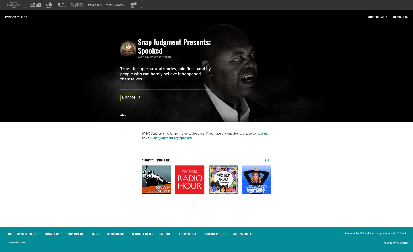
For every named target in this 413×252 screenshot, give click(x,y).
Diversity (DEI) (141, 234)
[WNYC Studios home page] (20, 17)
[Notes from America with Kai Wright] (223, 180)
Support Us (400, 17)
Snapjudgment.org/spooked (172, 138)
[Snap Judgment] (156, 180)
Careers (164, 234)
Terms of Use (187, 234)
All (267, 160)
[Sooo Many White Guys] (256, 180)
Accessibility (242, 234)
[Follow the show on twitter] (36, 241)
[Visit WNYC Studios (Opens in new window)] (62, 5)
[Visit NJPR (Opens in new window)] (77, 5)
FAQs (95, 234)
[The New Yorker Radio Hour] (189, 180)
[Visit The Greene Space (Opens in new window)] (132, 5)
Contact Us (51, 234)
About (124, 115)
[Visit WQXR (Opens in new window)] (94, 5)
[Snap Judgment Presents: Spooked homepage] (129, 48)
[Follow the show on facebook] (30, 241)
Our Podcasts (377, 17)
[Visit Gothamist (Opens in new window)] (49, 5)
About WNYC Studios (21, 234)
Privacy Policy (215, 234)
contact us (259, 133)
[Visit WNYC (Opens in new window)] (35, 5)
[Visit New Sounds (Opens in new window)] (115, 5)
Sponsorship (115, 234)
